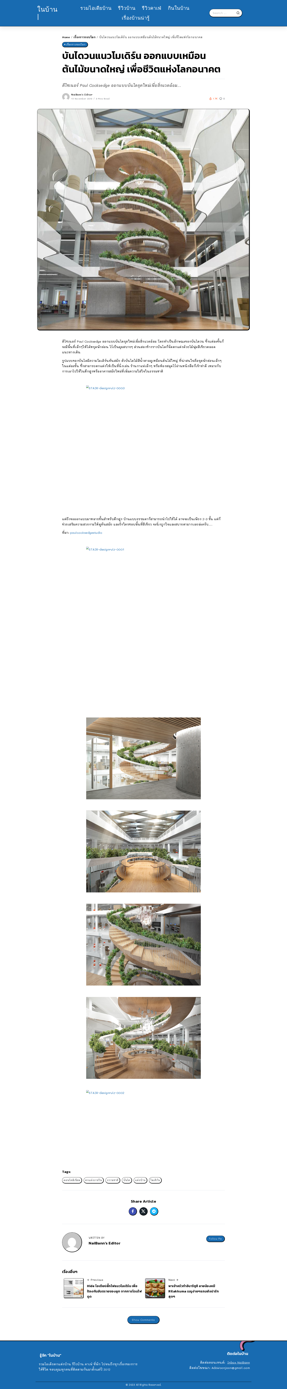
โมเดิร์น (155, 1180)
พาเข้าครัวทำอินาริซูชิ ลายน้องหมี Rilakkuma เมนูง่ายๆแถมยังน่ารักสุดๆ (193, 1291)
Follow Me (215, 1238)
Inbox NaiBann (238, 1362)
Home (66, 37)
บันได (126, 1180)
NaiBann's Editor (81, 94)
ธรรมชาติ (112, 1180)
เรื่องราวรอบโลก (85, 37)
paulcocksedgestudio (86, 533)
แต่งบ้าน (140, 1180)
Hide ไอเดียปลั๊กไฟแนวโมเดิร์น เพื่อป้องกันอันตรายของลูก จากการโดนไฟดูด (114, 1291)
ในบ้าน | (47, 13)
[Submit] (239, 13)
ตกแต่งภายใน (93, 1180)
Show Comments (143, 1319)
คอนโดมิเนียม (72, 1180)
